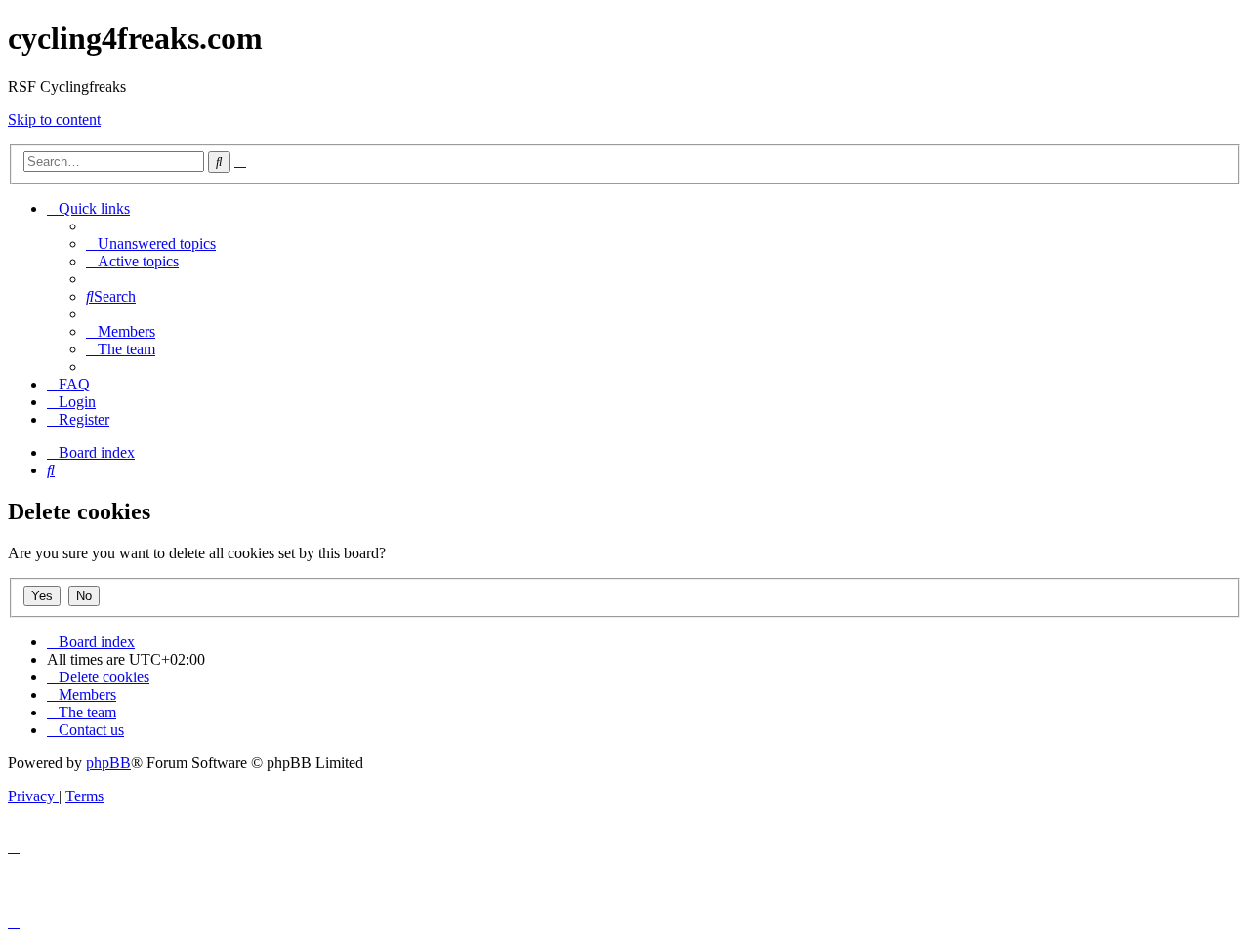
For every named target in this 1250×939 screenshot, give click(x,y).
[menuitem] (151, 243)
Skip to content (54, 119)
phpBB (108, 763)
